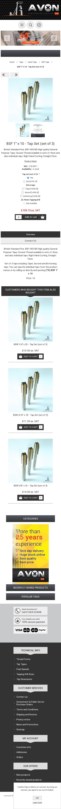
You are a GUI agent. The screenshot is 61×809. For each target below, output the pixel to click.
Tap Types (21, 664)
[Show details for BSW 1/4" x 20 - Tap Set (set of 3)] (30, 319)
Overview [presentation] (30, 234)
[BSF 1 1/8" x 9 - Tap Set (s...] (14, 74)
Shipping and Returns (26, 714)
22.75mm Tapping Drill (30, 200)
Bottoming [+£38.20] (31, 196)
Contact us (22, 697)
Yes (31, 178)
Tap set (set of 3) (30, 174)
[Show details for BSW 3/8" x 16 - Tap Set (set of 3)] (30, 461)
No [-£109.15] (31, 181)
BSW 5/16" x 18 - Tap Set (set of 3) (30, 415)
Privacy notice (23, 719)
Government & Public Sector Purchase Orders (30, 703)
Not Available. (31, 203)
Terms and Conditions (27, 709)
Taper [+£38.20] (31, 189)
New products (23, 775)
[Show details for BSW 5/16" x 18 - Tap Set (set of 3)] (30, 390)
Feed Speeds (22, 669)
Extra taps (30, 185)
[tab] (30, 234)
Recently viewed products (29, 780)
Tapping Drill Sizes (25, 674)
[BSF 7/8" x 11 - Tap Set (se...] (5, 74)
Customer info (23, 747)
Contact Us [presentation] (30, 240)
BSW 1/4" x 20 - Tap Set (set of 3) (30, 344)
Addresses (21, 752)
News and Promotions (27, 724)
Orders (19, 757)
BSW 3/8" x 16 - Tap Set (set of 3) (30, 485)
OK (37, 798)
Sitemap (20, 729)
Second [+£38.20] (32, 192)
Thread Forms (23, 659)
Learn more (37, 802)
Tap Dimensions (24, 679)
